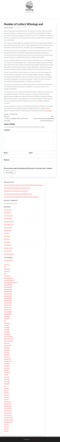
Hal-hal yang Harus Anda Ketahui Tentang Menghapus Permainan (23, 185)
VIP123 (6, 428)
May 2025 (7, 239)
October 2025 (8, 227)
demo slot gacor (8, 338)
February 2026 (8, 215)
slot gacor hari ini (9, 280)
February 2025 (8, 248)
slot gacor (7, 264)
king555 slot (7, 401)
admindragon (18, 27)
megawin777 (8, 305)
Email (31, 153)
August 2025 (7, 230)
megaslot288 (8, 285)
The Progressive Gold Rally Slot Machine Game (18, 194)
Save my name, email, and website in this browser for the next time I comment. (28, 168)
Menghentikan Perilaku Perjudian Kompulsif (17, 188)
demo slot (7, 343)
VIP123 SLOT (8, 408)
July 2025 (7, 233)
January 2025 (8, 251)
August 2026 (7, 209)
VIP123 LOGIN (8, 417)
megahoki (7, 347)
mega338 (6, 316)
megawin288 (8, 296)
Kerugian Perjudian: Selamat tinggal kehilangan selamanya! (21, 197)
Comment (7, 130)
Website (6, 160)
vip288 (6, 374)
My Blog (29, 10)
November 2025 (9, 224)
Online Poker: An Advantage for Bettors (16, 191)
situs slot (6, 352)
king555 (6, 388)
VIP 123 (6, 424)
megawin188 (8, 345)
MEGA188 (48, 110)
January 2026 (8, 218)
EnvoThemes (33, 439)
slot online (7, 269)
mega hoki (7, 357)
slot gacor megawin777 (11, 282)
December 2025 (9, 221)
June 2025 (7, 236)
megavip (6, 370)
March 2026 (7, 212)
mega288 (6, 327)
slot (5, 267)
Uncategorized (13, 114)
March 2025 (7, 245)
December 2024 (9, 254)
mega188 (6, 379)
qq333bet (7, 363)
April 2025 (7, 242)
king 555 (6, 395)
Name (6, 153)
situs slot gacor (8, 278)
